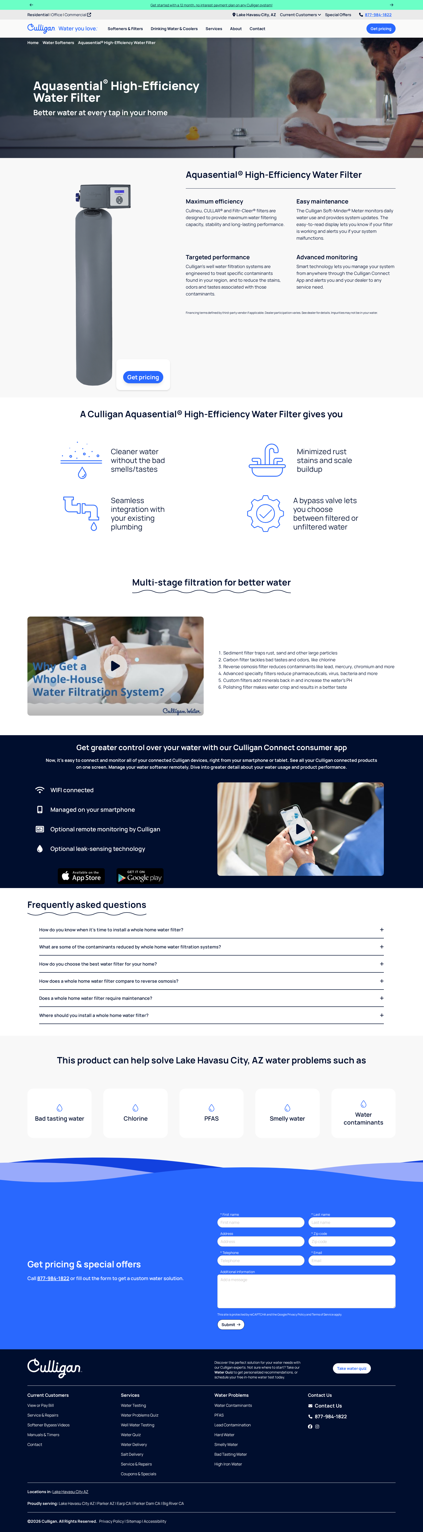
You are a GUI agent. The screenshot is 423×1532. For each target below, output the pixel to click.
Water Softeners (58, 42)
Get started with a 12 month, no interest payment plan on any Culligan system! (211, 5)
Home (33, 42)
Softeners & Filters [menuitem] (125, 28)
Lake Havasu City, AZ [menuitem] (256, 14)
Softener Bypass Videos (48, 1425)
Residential (38, 14)
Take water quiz (352, 1368)
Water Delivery (134, 1444)
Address (226, 1233)
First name (229, 1214)
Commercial (76, 14)
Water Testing (133, 1405)
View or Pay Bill (40, 1405)
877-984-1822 (378, 14)
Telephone (229, 1252)
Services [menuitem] (214, 28)
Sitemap (133, 1521)
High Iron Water (228, 1464)
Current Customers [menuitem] (299, 14)
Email (316, 1252)
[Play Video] (115, 666)
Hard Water (224, 1434)
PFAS (219, 1415)
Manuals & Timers (43, 1434)
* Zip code (319, 1233)
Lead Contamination (232, 1425)
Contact (257, 28)
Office (56, 14)
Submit (229, 1324)
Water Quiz (131, 1434)
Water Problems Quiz (139, 1415)
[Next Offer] (392, 5)
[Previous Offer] (31, 5)
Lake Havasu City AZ (70, 1491)
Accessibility (155, 1521)
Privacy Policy (296, 1314)
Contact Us (328, 1405)
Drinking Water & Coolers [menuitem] (174, 28)
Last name (320, 1214)
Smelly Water (226, 1444)
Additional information (237, 1271)
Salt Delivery (132, 1454)
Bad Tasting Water (230, 1454)
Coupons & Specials (138, 1473)
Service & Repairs (42, 1415)
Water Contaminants (233, 1405)
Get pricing (381, 28)
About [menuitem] (236, 28)
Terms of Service (323, 1314)
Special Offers (338, 14)
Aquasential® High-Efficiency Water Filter (116, 42)
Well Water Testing (137, 1425)
